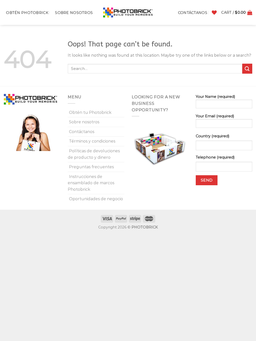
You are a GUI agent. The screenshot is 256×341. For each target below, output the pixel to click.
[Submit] (247, 68)
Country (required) (212, 136)
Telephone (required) (215, 157)
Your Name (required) (215, 96)
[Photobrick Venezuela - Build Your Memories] (128, 12)
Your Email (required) (215, 116)
